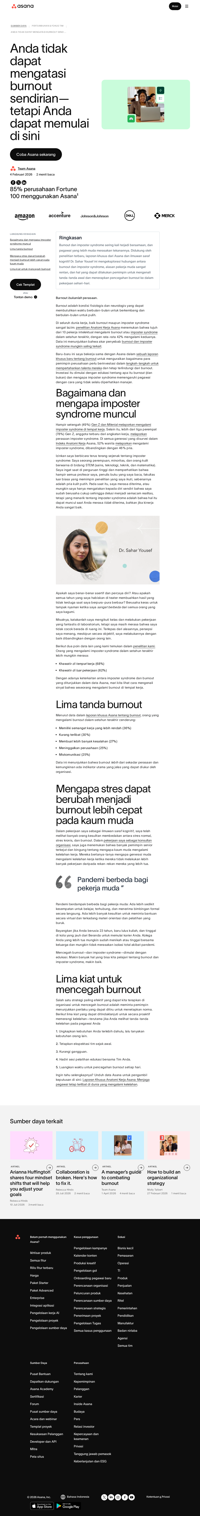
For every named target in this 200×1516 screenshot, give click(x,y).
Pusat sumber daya (43, 1411)
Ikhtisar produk (40, 1252)
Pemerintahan (127, 1308)
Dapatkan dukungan (44, 1381)
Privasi (78, 1446)
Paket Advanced (42, 1290)
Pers (77, 1419)
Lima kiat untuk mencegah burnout (30, 269)
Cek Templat (25, 284)
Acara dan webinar (43, 1419)
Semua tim (125, 1345)
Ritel (121, 1300)
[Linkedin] (111, 1497)
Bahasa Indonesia (78, 1496)
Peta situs (37, 1456)
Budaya (79, 1411)
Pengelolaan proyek (44, 1320)
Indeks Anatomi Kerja (71, 443)
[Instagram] (118, 1497)
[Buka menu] (187, 6)
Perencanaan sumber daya (93, 1300)
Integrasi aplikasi (42, 1305)
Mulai (175, 6)
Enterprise (37, 1298)
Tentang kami (83, 1374)
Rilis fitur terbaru (41, 1268)
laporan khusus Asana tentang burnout (113, 715)
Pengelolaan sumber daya (48, 1328)
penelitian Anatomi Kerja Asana (98, 327)
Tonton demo (23, 297)
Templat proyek (41, 1426)
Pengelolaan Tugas (87, 1323)
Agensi (123, 1338)
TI (119, 1270)
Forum (34, 1404)
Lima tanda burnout (21, 248)
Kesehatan (125, 1293)
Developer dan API (43, 1441)
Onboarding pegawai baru (92, 1278)
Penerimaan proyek (87, 1315)
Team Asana (26, 168)
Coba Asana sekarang (35, 154)
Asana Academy (41, 1389)
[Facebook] (125, 1497)
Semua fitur (38, 1260)
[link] (18, 26)
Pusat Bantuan (40, 1374)
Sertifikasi (37, 1396)
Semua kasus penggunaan (93, 1330)
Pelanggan (81, 1389)
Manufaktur (126, 1323)
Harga (34, 1275)
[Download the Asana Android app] (68, 1506)
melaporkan (138, 434)
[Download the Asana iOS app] (42, 1506)
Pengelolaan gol (85, 1270)
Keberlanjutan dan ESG (90, 1461)
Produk (123, 1278)
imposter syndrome (144, 332)
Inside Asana (83, 1404)
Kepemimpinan (84, 1381)
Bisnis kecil (125, 1248)
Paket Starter (39, 1283)
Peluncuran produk (87, 1293)
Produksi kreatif (85, 1263)
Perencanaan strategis (90, 1308)
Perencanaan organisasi (91, 1285)
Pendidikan (126, 1315)
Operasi (123, 1263)
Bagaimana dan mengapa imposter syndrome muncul (30, 241)
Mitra (33, 1449)
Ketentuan (152, 1496)
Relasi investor (84, 1426)
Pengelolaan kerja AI (44, 1313)
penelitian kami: (144, 646)
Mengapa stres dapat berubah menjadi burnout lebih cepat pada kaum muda (29, 259)
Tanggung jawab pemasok (92, 1454)
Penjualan (125, 1285)
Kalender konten (85, 1255)
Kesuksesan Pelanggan (46, 1434)
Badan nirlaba (127, 1330)
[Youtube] (132, 1497)
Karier (78, 1396)
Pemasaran (125, 1255)
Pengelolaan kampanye (90, 1248)
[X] (104, 1497)
